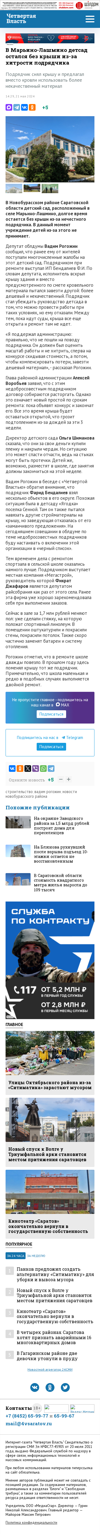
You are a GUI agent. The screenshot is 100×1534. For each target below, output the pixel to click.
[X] (27, 768)
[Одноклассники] (32, 107)
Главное (14, 1024)
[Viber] (35, 768)
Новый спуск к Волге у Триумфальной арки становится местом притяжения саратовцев (54, 1295)
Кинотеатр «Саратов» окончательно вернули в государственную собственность (55, 1316)
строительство (19, 791)
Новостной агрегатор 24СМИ (50, 1369)
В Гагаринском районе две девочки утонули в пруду (47, 1356)
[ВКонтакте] (24, 107)
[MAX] (9, 107)
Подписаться (51, 714)
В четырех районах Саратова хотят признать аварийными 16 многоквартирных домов (54, 1337)
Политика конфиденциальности (31, 1522)
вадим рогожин (47, 791)
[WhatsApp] (43, 768)
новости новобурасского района (41, 794)
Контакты (19, 1408)
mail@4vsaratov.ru (29, 1423)
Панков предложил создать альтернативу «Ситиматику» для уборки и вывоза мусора (55, 1274)
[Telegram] (16, 107)
